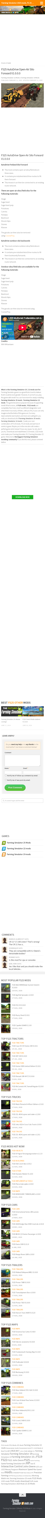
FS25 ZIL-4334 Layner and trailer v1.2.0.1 (26, 1134)
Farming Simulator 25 (23, 1456)
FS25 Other (6, 63)
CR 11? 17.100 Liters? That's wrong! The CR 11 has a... (24, 943)
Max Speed (37, 1469)
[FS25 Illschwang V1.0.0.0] (5, 1372)
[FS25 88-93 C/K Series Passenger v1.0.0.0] (5, 1234)
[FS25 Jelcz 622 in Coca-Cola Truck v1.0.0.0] (5, 1125)
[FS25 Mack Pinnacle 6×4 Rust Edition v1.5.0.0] (5, 1104)
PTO (11, 1476)
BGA (13, 1450)
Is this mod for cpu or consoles (22, 960)
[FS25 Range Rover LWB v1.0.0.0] (5, 1254)
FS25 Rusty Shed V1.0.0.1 (21, 1015)
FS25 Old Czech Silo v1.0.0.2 (21, 1164)
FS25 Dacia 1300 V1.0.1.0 (20, 1244)
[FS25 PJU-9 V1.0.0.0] (5, 1008)
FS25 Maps (16, 1191)
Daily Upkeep (28, 1451)
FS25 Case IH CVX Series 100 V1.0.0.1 (25, 1046)
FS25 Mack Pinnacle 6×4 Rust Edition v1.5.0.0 (27, 1104)
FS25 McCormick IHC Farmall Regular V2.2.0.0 (27, 1086)
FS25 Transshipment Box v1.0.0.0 (23, 1292)
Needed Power (18, 1473)
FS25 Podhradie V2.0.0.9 (20, 1362)
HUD (31, 1464)
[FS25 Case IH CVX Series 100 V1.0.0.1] (5, 1046)
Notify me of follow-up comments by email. (22, 776)
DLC (34, 1451)
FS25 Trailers (17, 1269)
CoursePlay (9, 235)
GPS (24, 1463)
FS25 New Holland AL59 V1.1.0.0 (23, 1410)
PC (32, 1473)
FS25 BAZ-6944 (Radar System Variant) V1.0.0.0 (25, 986)
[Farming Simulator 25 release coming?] (11, 711)
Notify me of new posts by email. (18, 780)
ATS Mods (20, 1445)
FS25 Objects (17, 1151)
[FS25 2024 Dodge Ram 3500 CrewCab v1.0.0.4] (5, 1224)
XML (7, 1478)
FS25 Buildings (18, 1161)
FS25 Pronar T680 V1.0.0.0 (21, 1282)
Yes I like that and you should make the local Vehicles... (26, 967)
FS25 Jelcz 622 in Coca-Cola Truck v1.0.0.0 (26, 1124)
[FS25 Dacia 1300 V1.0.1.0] (5, 1244)
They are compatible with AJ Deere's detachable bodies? (24, 952)
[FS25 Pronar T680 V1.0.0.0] (5, 1282)
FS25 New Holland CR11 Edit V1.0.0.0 (25, 1390)
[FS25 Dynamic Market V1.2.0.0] (5, 1174)
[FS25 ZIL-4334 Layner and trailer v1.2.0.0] (5, 1114)
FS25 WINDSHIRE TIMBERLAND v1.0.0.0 (26, 1194)
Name (7, 768)
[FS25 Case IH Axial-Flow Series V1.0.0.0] (5, 1400)
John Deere (29, 1466)
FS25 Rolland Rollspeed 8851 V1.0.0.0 (25, 1272)
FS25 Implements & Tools (22, 1181)
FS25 (27, 1460)
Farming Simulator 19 (21, 1453)
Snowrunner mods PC (26, 1448)
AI (42, 1448)
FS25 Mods (37, 1478)
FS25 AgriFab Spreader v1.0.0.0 (22, 995)
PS (9, 1476)
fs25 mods (34, 1481)
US (24, 1476)
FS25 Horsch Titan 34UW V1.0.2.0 (23, 1313)
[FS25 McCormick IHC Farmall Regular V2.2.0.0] (5, 1086)
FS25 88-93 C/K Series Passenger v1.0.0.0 (26, 1234)
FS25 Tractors (18, 1043)
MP (13, 1473)
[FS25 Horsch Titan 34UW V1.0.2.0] (5, 1313)
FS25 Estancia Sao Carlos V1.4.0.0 (23, 1332)
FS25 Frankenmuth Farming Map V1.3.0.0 (26, 1352)
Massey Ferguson (11, 1469)
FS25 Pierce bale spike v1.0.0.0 (22, 1184)
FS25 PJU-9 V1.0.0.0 (19, 1005)
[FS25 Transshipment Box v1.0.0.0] (5, 1292)
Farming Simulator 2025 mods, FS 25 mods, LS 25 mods (18, 3)
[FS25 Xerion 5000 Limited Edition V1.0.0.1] (5, 1066)
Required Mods (18, 1476)
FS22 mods (4, 1445)
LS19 (40, 1467)
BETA (9, 1451)
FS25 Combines (18, 1387)
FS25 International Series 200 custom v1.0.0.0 (25, 1213)
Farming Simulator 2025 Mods (13, 1484)
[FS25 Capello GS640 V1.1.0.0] (5, 1028)
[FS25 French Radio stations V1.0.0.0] (33, 711)
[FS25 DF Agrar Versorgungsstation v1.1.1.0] (5, 1154)
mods (8, 1472)
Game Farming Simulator (11, 1463)
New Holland (27, 1473)
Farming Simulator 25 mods (21, 1478)
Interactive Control (12, 1466)
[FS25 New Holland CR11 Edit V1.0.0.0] (5, 1390)
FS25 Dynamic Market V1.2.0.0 (22, 1174)
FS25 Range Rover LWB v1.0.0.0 (23, 1254)
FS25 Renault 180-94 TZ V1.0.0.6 (23, 1076)
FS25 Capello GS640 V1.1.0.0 (21, 1025)
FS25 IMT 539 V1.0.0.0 (19, 1056)
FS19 (39, 1456)
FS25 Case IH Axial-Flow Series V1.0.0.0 (25, 1400)
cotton (22, 1451)
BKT (18, 1450)
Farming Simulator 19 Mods (12, 1508)
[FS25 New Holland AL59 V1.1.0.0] (5, 1410)
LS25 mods (5, 1481)
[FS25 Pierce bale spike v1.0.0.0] (5, 1184)
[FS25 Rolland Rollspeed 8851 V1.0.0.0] (5, 1272)
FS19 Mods (26, 1508)
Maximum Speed (26, 1469)
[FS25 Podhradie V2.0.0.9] (5, 1362)
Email (25, 768)
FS (35, 1457)
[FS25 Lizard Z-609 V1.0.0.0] (5, 1420)
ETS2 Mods (12, 1445)
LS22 (3, 1469)
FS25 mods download (20, 1481)
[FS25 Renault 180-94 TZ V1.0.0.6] (5, 1076)
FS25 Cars (16, 1209)
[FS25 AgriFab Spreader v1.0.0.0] (5, 998)
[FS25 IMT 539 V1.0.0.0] (5, 1056)
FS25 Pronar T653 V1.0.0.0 (21, 1303)
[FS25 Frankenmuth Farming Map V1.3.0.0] (5, 1352)
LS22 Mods (37, 1448)
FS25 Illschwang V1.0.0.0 (20, 1372)
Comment (8, 753)
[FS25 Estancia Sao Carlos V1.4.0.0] (5, 1332)
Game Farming (34, 1460)
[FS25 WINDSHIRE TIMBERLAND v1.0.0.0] (5, 1194)
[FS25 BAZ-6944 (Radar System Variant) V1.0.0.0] (5, 988)
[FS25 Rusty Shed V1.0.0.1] (5, 1018)
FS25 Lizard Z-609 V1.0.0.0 (21, 1420)
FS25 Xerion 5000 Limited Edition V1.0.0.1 (26, 1066)
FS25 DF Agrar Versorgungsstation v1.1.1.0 (27, 1154)
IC (34, 1463)
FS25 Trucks (17, 1101)
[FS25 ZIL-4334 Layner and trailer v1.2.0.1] (5, 1135)
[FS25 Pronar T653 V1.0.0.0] (5, 1303)
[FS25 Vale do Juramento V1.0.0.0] (5, 1342)
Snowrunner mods (12, 1448)
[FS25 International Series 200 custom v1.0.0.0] (5, 1212)
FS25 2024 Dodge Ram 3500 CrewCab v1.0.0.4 (28, 1224)
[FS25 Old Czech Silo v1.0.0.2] (5, 1164)
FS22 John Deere (16, 1460)
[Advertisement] (22, 37)
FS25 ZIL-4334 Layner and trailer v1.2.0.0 (26, 1114)
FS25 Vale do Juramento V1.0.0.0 (23, 1342)
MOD (2, 1473)
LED (37, 1467)
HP (28, 1463)
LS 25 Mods (30, 1483)
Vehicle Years (28, 1476)
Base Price (4, 1451)
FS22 (4, 1460)
